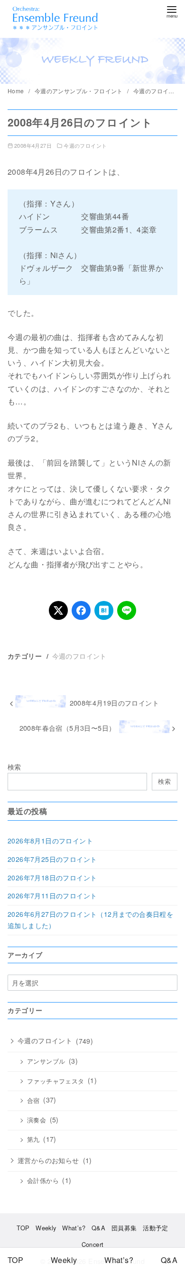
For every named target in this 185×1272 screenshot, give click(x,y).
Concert (93, 1244)
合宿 (33, 1100)
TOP (23, 1227)
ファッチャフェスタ (55, 1081)
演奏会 (36, 1120)
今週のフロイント (157, 91)
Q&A (98, 1227)
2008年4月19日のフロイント (114, 703)
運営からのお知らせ (48, 1160)
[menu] (171, 11)
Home (17, 91)
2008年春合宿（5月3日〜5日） (67, 728)
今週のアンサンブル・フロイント (79, 91)
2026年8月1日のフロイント (50, 840)
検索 (14, 766)
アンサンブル (46, 1061)
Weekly (46, 1227)
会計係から (43, 1180)
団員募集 (124, 1227)
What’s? (73, 1227)
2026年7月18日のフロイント (52, 877)
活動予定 (155, 1227)
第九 (33, 1139)
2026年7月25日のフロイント (52, 859)
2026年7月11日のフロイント (52, 895)
